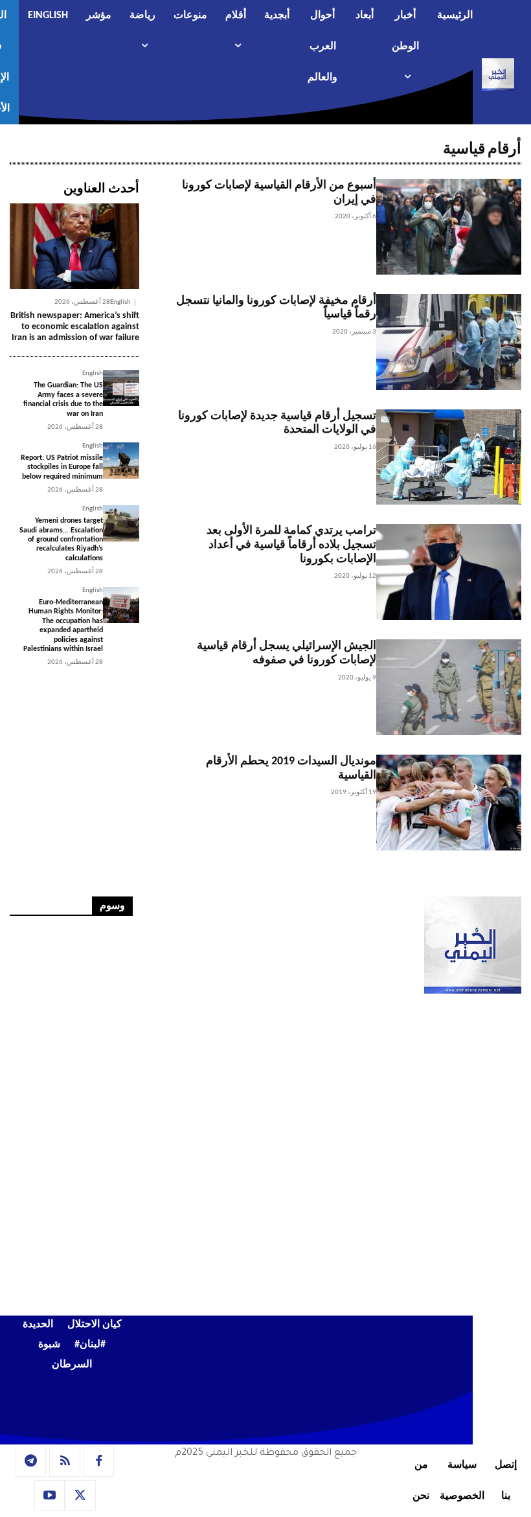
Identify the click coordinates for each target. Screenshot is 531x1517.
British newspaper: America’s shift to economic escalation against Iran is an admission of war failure (74, 327)
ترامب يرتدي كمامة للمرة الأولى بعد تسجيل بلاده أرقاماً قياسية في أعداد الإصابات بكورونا (291, 545)
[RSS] (64, 1461)
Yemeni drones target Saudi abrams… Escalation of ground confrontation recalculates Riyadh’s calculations (61, 539)
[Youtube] (49, 1495)
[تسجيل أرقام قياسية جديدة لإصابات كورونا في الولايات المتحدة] (448, 457)
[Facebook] (99, 1461)
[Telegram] (31, 1461)
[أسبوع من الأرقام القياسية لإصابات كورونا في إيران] (448, 227)
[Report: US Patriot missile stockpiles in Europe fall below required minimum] (121, 460)
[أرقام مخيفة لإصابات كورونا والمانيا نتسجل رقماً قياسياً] (448, 342)
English (120, 302)
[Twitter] (80, 1495)
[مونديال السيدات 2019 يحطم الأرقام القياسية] (448, 802)
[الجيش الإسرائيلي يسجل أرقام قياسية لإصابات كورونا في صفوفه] (448, 687)
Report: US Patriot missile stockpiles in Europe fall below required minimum (62, 467)
